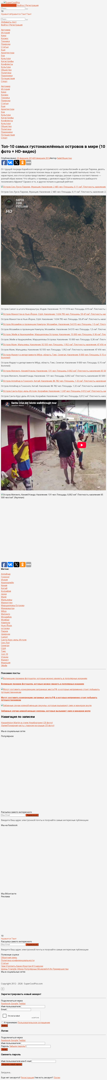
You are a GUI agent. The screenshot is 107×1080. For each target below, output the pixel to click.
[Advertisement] (53, 530)
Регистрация (27, 1077)
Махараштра (7, 608)
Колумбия (6, 591)
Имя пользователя (10, 1006)
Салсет (4, 636)
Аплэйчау (6, 574)
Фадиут (5, 659)
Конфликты (7, 64)
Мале (4, 596)
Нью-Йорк (6, 625)
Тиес (3, 651)
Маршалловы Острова (12, 605)
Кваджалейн (7, 582)
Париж (4, 631)
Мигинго (5, 614)
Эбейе (4, 665)
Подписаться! (32, 815)
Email (3, 1009)
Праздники (7, 75)
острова (5, 628)
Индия (4, 579)
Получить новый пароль (11, 1064)
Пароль (13, 1046)
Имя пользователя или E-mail (16, 1061)
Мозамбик (6, 616)
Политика (6, 72)
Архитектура (7, 52)
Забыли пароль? (17, 1046)
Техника (5, 41)
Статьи (4, 47)
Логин (4, 1049)
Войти (4, 1026)
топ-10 (4, 654)
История (5, 32)
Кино (3, 35)
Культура (6, 58)
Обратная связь (9, 957)
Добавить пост (9, 5)
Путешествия (8, 78)
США (3, 648)
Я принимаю (27, 1022)
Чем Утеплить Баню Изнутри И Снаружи (22, 966)
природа (5, 634)
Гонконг (5, 576)
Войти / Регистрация (27, 5)
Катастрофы (7, 61)
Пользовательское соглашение (34, 1022)
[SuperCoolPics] (12, 2)
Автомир (5, 29)
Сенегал (5, 645)
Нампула (5, 622)
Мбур (4, 611)
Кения (4, 585)
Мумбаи (5, 619)
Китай (4, 588)
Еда (3, 55)
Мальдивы (6, 599)
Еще (3, 49)
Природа (5, 44)
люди (4, 594)
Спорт (4, 81)
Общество (6, 69)
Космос (4, 38)
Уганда (4, 656)
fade (59, 158)
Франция (5, 662)
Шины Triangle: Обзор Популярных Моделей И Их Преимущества (34, 968)
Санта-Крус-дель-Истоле (13, 639)
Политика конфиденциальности (17, 960)
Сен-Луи (5, 642)
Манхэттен (6, 602)
